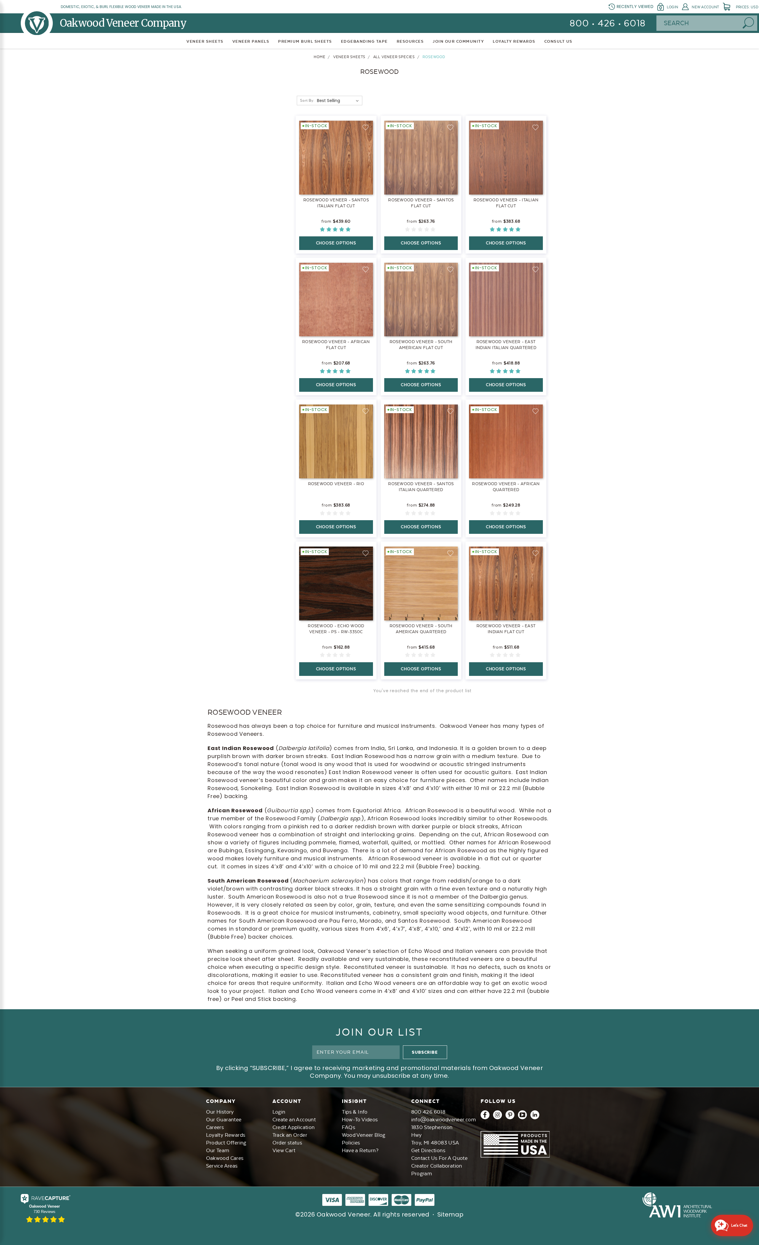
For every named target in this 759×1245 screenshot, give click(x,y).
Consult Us (558, 41)
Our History (220, 1112)
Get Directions (428, 1150)
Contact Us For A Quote (439, 1158)
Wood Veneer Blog (363, 1135)
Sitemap (450, 1214)
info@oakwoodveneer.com (443, 1120)
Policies (351, 1143)
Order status (287, 1143)
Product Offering (226, 1143)
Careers (215, 1127)
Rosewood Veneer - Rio (336, 483)
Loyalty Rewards (225, 1135)
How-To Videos (360, 1120)
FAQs (348, 1127)
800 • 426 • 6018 (608, 23)
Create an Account (294, 1120)
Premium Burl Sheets (305, 41)
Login (672, 7)
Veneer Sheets (205, 41)
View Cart (284, 1150)
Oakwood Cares (225, 1158)
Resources (410, 41)
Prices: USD (747, 7)
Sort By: (307, 100)
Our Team (217, 1150)
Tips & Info (355, 1112)
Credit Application (293, 1127)
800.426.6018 (428, 1112)
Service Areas (222, 1166)
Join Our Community (458, 41)
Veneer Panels (251, 41)
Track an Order (289, 1135)
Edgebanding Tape (364, 41)
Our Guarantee (224, 1120)
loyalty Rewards (514, 41)
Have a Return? (360, 1150)
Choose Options (336, 243)
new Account (705, 7)
